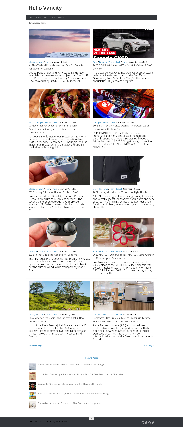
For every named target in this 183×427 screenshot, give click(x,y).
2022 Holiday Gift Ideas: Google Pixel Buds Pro (53, 254)
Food (31, 122)
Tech (45, 18)
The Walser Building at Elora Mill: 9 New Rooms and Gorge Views (70, 403)
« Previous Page (35, 345)
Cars (30, 18)
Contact (61, 18)
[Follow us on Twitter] (153, 422)
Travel (53, 18)
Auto (95, 62)
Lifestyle (38, 18)
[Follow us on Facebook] (149, 422)
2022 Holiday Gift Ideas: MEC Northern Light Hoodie (120, 192)
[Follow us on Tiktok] (146, 422)
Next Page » (149, 345)
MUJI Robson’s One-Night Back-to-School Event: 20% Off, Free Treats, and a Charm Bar (81, 374)
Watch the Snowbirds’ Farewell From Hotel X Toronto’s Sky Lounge (71, 364)
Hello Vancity (45, 7)
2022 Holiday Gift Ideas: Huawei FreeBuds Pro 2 (54, 192)
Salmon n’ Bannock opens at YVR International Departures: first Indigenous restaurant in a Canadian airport (53, 129)
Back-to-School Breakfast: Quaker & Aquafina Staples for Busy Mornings (74, 393)
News (41, 62)
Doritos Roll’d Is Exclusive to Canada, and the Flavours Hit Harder (70, 383)
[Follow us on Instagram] (142, 422)
